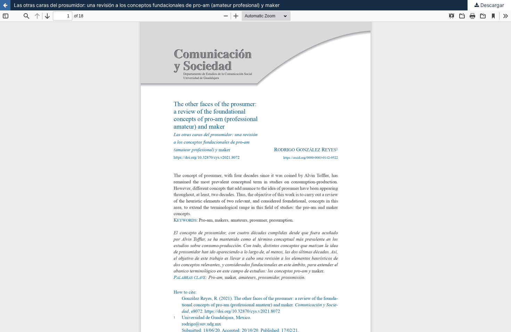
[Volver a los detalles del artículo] (5, 5)
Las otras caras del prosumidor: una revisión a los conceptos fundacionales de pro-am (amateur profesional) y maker (146, 5)
